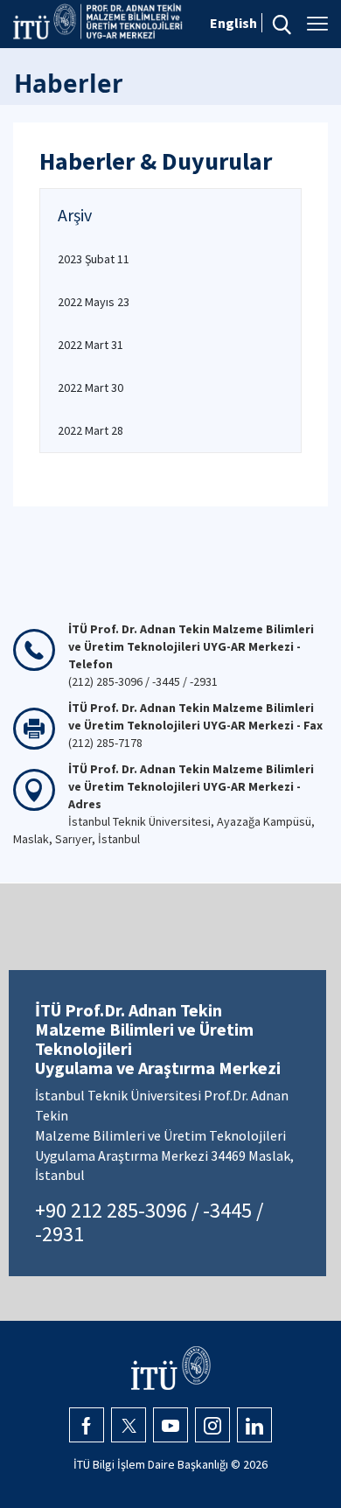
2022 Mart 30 (90, 387)
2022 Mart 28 (90, 430)
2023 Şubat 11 (93, 259)
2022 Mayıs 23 (93, 302)
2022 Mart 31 (90, 345)
